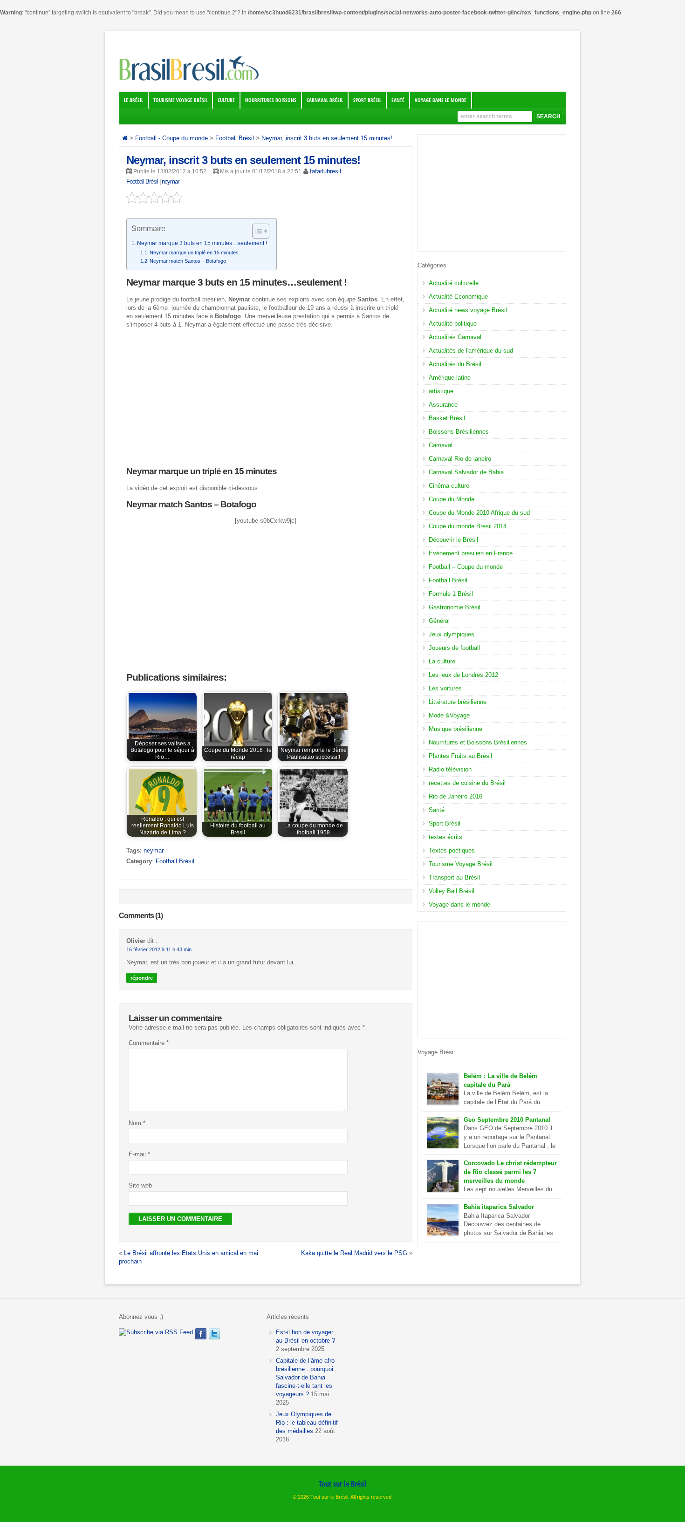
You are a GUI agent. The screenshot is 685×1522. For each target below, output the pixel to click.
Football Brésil (142, 181)
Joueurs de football (454, 647)
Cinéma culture (449, 485)
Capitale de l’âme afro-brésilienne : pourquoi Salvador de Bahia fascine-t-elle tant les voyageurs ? (306, 1377)
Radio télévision (450, 769)
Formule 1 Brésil (451, 593)
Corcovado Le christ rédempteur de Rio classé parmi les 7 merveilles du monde (510, 1172)
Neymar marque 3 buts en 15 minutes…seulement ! (202, 243)
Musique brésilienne (455, 728)
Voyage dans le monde (440, 100)
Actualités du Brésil (455, 364)
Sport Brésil (367, 100)
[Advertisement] (265, 401)
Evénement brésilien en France (471, 553)
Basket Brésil (447, 418)
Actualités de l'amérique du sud (471, 350)
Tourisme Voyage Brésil (180, 100)
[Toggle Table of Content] (256, 231)
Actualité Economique (458, 296)
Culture (226, 100)
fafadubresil (325, 171)
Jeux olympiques (451, 634)
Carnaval (440, 445)
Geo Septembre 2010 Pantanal (507, 1119)
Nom (137, 1122)
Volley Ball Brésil (451, 890)
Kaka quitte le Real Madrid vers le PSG (354, 1252)
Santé (397, 100)
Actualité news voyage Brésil (468, 310)
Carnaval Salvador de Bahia (466, 472)
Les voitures (445, 688)
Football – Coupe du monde (466, 566)
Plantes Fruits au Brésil (460, 755)
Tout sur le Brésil (343, 1484)
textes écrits (445, 836)
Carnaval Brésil (325, 100)
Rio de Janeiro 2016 (455, 796)
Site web (140, 1185)
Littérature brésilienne (457, 701)
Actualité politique (453, 323)
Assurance (443, 404)
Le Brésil (133, 100)
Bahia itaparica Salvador (499, 1206)
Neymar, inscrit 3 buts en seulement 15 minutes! (243, 160)
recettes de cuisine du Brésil (467, 782)
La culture (442, 661)
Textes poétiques (452, 850)
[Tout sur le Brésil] (189, 80)
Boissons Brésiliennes (459, 431)
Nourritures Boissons (270, 100)
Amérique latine (450, 377)
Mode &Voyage (449, 715)
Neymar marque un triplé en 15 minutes (194, 252)
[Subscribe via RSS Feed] (156, 1332)
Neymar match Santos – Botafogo (188, 261)
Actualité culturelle (454, 283)
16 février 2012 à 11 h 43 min (159, 949)
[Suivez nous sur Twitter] (214, 1333)
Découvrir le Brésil (453, 539)
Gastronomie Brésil (454, 607)
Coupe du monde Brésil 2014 (468, 526)
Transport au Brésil (454, 877)
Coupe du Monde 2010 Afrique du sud (479, 512)
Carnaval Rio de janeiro (460, 458)
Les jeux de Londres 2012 (463, 674)
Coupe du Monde (451, 499)
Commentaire (149, 1042)
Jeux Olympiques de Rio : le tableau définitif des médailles (307, 1422)
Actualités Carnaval (455, 337)
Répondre (141, 978)
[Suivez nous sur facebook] (200, 1333)
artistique (441, 391)
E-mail (139, 1154)
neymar (170, 181)
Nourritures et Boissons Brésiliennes (478, 742)
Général (439, 620)
